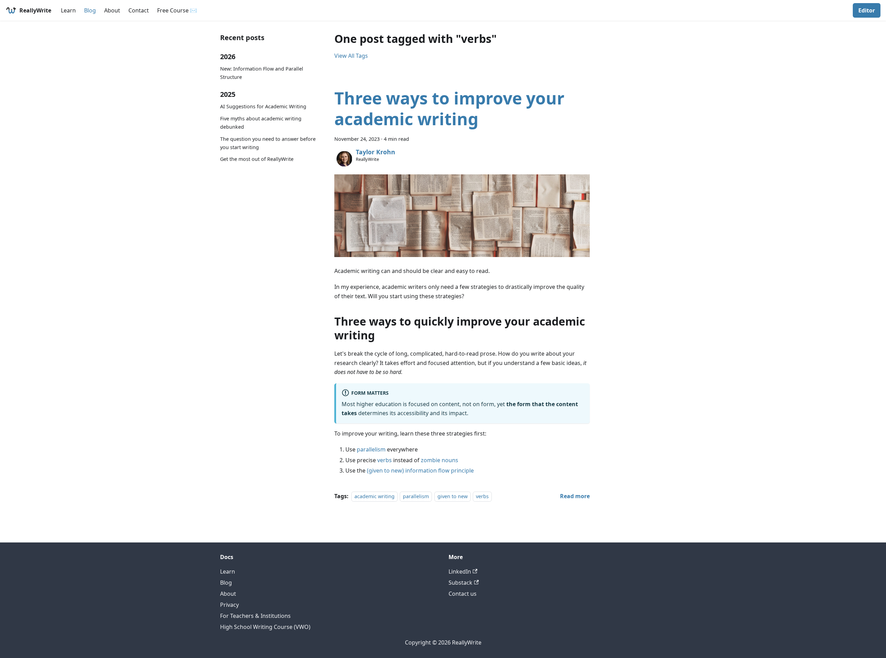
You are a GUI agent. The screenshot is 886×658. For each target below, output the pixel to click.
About (112, 10)
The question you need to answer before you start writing (268, 143)
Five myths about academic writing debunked (260, 122)
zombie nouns (439, 460)
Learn (68, 10)
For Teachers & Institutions (255, 616)
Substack (460, 582)
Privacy (229, 605)
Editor (866, 10)
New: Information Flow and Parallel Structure (261, 72)
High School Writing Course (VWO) (265, 627)
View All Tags (351, 56)
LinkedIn (460, 571)
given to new (452, 496)
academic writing (374, 496)
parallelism (371, 449)
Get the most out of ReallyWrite (256, 159)
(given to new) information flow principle (420, 470)
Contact (138, 10)
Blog (90, 10)
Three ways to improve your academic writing (449, 108)
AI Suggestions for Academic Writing (263, 106)
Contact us (463, 593)
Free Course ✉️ (177, 10)
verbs (384, 460)
